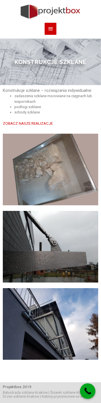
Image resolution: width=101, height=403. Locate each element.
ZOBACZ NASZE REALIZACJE (28, 123)
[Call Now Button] (87, 391)
